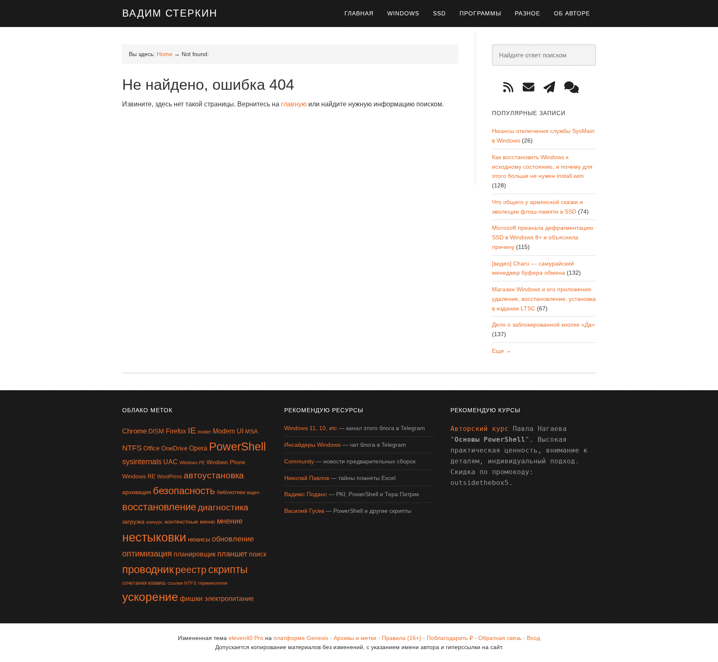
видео (253, 492)
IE (192, 430)
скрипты (228, 569)
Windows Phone (226, 462)
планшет (232, 554)
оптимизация (147, 553)
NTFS (132, 448)
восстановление (159, 506)
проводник (148, 569)
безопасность (184, 490)
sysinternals (142, 462)
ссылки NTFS (181, 583)
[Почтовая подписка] (531, 87)
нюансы (199, 539)
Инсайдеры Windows (312, 444)
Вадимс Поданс (305, 494)
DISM (156, 431)
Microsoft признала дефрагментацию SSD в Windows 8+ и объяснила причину (542, 237)
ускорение (150, 597)
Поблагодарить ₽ (450, 638)
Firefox (176, 431)
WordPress (169, 477)
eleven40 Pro (246, 638)
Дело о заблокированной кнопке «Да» (543, 324)
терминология (212, 583)
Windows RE (138, 476)
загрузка (133, 521)
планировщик (195, 554)
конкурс (154, 521)
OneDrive (174, 448)
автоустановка (214, 475)
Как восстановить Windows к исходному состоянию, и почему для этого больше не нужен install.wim (542, 167)
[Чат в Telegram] (574, 87)
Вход (533, 638)
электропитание (229, 598)
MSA (251, 431)
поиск (257, 554)
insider (204, 431)
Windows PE (192, 462)
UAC (170, 461)
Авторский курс (479, 429)
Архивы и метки (355, 638)
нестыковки (154, 537)
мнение (230, 521)
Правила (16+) (401, 638)
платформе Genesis (300, 638)
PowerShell (237, 446)
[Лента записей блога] (511, 87)
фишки (191, 598)
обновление (233, 539)
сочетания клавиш (144, 583)
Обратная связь (499, 638)
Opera (198, 448)
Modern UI (228, 431)
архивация (136, 492)
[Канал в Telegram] (552, 87)
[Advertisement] (273, 136)
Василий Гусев (304, 510)
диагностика (223, 507)
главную (294, 104)
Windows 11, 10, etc (310, 428)
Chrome (134, 431)
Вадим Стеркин (169, 13)
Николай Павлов (306, 478)
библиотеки (231, 492)
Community (299, 461)
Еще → (501, 350)
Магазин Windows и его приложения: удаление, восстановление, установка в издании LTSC (544, 299)
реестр (191, 569)
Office (151, 448)
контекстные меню (190, 522)
